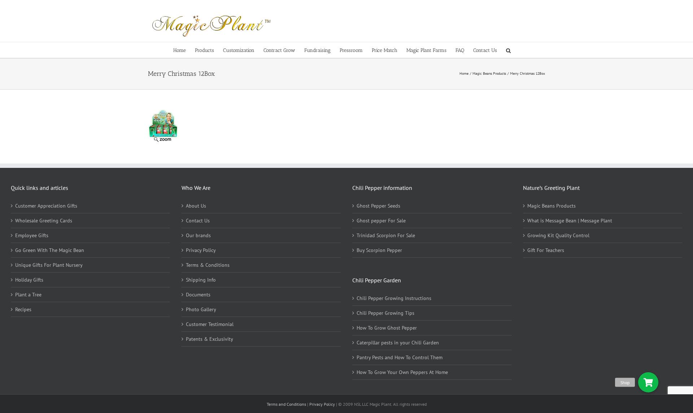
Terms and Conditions (287, 404)
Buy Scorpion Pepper (379, 250)
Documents (198, 294)
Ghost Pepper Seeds (378, 206)
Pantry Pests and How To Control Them (400, 357)
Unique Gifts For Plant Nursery (49, 265)
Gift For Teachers (545, 250)
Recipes (23, 309)
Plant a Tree (28, 294)
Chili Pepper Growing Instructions (394, 298)
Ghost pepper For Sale (381, 220)
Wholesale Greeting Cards (43, 220)
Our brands (198, 235)
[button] (508, 50)
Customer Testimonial (210, 324)
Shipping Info (201, 280)
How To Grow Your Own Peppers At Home (402, 372)
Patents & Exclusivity (209, 339)
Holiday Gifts (29, 280)
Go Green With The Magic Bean (49, 250)
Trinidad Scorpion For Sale (386, 235)
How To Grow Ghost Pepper (387, 328)
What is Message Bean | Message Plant (569, 220)
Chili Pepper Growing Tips (385, 313)
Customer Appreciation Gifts (46, 206)
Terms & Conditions (208, 265)
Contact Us (198, 220)
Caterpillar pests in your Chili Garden (398, 342)
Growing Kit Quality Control (558, 235)
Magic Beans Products (551, 206)
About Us (196, 206)
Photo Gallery (201, 309)
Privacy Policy (201, 250)
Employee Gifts (31, 235)
